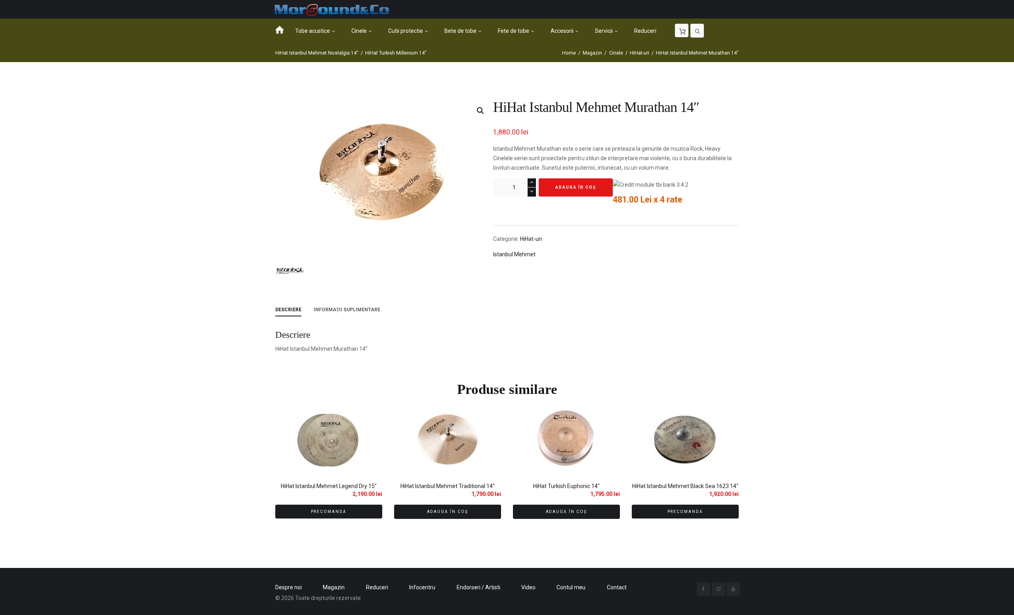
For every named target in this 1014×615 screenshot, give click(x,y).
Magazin (592, 53)
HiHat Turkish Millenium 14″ (396, 53)
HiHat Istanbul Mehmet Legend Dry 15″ (329, 486)
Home (569, 53)
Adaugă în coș (575, 187)
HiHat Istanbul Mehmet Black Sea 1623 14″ (685, 486)
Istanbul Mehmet (514, 254)
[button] (480, 111)
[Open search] (697, 31)
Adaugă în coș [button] (448, 511)
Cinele (616, 53)
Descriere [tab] (288, 309)
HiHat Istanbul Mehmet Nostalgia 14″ (316, 53)
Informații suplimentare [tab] (347, 309)
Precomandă (329, 511)
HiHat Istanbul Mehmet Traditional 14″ (447, 486)
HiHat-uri (639, 53)
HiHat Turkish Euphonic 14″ (566, 486)
